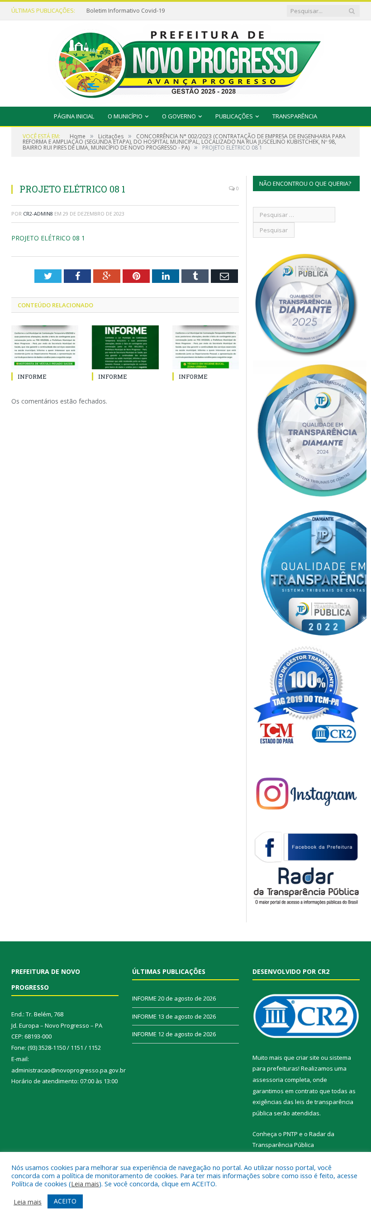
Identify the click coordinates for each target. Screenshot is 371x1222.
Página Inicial (74, 116)
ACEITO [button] (65, 1201)
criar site (307, 1057)
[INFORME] (44, 347)
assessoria (267, 1080)
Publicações (234, 116)
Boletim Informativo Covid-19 (125, 10)
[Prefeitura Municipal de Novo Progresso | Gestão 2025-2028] (185, 61)
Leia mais (85, 1184)
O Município (125, 116)
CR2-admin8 (38, 213)
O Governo (179, 116)
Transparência (294, 116)
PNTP (290, 1134)
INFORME (32, 376)
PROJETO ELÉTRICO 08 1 (48, 238)
